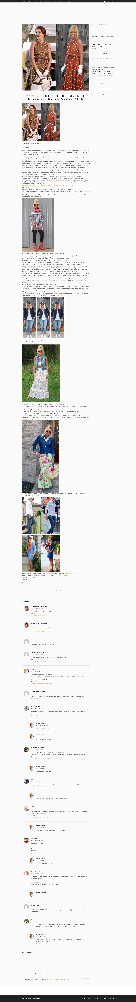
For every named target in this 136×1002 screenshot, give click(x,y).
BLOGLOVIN (57, 575)
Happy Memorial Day (97, 34)
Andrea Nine (35, 905)
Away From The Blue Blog (38, 786)
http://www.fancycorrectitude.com (40, 661)
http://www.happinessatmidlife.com (40, 758)
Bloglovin (75, 573)
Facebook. (67, 575)
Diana (93, 58)
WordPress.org (96, 106)
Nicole (33, 640)
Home (83, 998)
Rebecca (34, 669)
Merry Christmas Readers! (99, 36)
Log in (94, 99)
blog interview (29, 582)
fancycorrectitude (37, 652)
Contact (96, 998)
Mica (32, 779)
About (89, 998)
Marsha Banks (96, 71)
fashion (33, 582)
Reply (42, 608)
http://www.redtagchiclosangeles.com (41, 683)
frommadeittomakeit (38, 691)
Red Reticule (34, 698)
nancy (33, 919)
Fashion (103, 998)
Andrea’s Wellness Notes (38, 615)
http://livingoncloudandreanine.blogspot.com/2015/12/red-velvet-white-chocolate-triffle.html (47, 185)
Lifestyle (111, 998)
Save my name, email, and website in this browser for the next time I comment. (45, 974)
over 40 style (38, 582)
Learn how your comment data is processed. (56, 979)
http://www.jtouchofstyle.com (39, 882)
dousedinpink (35, 706)
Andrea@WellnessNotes (39, 606)
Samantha (34, 838)
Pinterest (67, 573)
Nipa (93, 67)
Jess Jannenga (41, 723)
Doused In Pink (35, 715)
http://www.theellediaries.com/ (39, 817)
